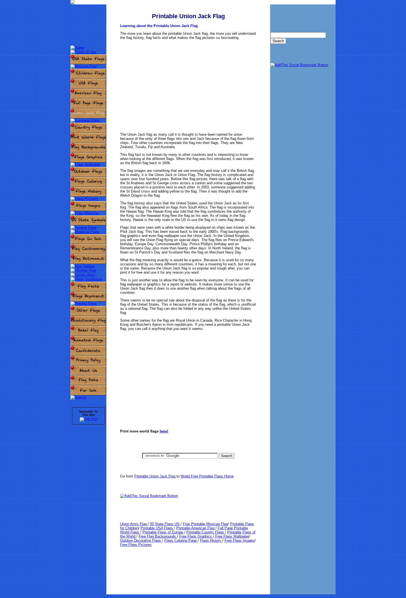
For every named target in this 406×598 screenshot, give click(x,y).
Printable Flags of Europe (163, 532)
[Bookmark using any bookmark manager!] (149, 496)
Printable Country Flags (205, 532)
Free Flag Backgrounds (158, 536)
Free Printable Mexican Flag (205, 524)
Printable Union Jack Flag (155, 476)
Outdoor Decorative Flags (141, 540)
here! (164, 431)
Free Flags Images (240, 540)
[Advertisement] (188, 82)
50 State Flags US (165, 524)
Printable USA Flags (157, 528)
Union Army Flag (134, 524)
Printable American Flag (195, 528)
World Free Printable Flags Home (207, 476)
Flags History (211, 540)
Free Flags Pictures (136, 545)
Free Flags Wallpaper (232, 536)
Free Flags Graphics (196, 536)
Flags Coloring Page (181, 540)
